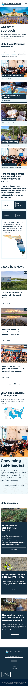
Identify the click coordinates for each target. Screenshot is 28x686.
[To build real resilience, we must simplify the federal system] (14, 288)
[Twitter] (12, 661)
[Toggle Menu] (26, 3)
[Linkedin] (16, 661)
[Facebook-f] (14, 661)
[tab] (8, 205)
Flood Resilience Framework (8, 54)
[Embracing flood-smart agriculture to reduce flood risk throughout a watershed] (14, 325)
